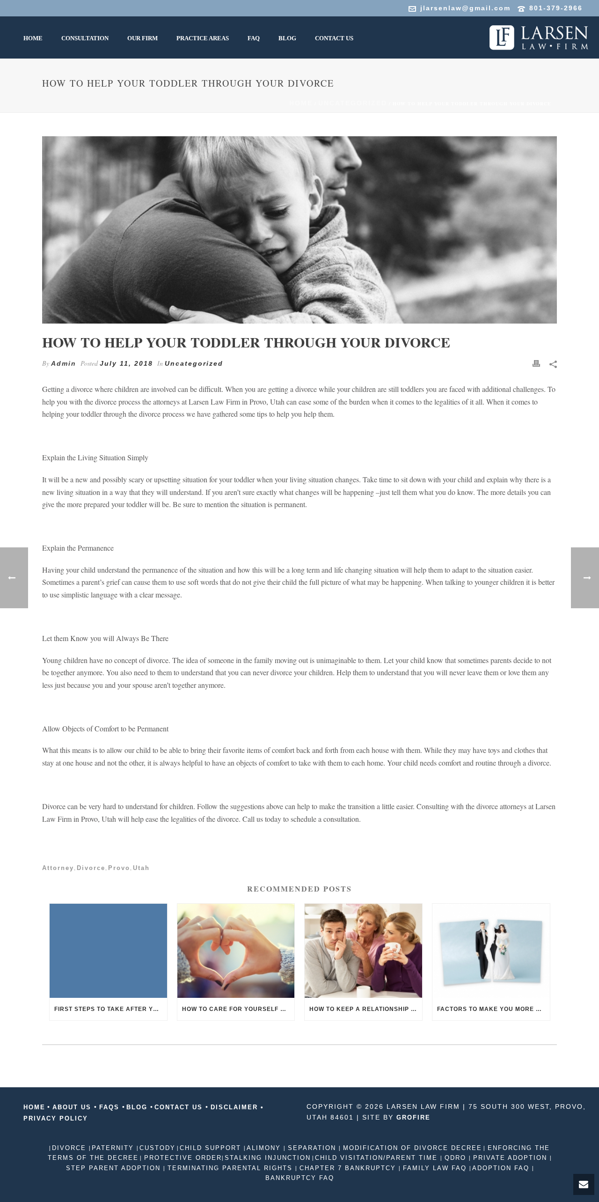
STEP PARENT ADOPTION (114, 1168)
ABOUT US (72, 1107)
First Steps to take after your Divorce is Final (110, 1009)
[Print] (536, 363)
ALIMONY (265, 1147)
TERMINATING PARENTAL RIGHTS (230, 1168)
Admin (63, 363)
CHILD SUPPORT (212, 1147)
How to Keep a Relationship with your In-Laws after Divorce (365, 1009)
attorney (58, 868)
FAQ (254, 38)
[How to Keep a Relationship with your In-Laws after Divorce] (363, 951)
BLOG (138, 1107)
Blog (287, 38)
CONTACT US (179, 1107)
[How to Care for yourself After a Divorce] (236, 951)
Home (301, 103)
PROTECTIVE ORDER (181, 1157)
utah (141, 868)
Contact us (334, 38)
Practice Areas (202, 38)
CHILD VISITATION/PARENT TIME (377, 1157)
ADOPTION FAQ (502, 1168)
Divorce (91, 868)
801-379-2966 (556, 8)
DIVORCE (70, 1147)
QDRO (455, 1157)
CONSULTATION (85, 38)
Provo (119, 868)
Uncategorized (352, 103)
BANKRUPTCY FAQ (299, 1177)
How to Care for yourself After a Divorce (238, 1009)
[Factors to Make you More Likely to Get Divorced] (491, 951)
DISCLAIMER (234, 1107)
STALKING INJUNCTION (268, 1157)
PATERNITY (114, 1147)
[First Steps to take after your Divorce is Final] (108, 951)
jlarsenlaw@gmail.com (465, 8)
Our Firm (142, 38)
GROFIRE (413, 1117)
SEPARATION (312, 1147)
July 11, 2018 (126, 363)
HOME (33, 38)
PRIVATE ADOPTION (510, 1157)
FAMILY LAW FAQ (434, 1168)
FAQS (109, 1107)
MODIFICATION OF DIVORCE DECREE (411, 1147)
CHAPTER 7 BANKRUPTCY (348, 1168)
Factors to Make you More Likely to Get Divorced (493, 1009)
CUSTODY (157, 1147)
